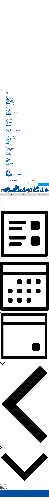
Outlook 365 (2, 486)
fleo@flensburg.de (36, 491)
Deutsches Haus (9, 105)
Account (7, 137)
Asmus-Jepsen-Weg (9, 97)
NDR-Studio (8, 120)
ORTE (12, 194)
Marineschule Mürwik (9, 119)
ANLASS (5, 194)
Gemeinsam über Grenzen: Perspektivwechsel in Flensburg (44, 184)
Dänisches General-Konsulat (11, 101)
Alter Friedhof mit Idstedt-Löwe (11, 138)
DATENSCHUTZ (25, 495)
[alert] (0, 200)
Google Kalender (3, 484)
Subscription (8, 127)
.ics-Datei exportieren (3, 488)
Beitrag (7, 132)
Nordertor (7, 121)
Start (7, 92)
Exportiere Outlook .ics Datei (5, 489)
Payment (7, 124)
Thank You (8, 128)
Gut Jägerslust (8, 113)
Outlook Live (2, 487)
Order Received (9, 122)
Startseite (7, 170)
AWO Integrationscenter (10, 98)
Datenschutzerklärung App (10, 148)
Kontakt (7, 117)
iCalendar (1, 485)
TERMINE (30, 194)
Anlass (7, 96)
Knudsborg (8, 116)
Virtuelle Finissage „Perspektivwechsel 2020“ (13, 130)
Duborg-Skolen (8, 106)
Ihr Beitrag (8, 158)
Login (7, 118)
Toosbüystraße (8, 129)
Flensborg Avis (8, 109)
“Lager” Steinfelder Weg (10, 93)
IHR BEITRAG (21, 194)
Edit (7, 107)
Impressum (8, 159)
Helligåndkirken (8, 114)
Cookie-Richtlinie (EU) (10, 100)
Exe (7, 108)
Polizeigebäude (8, 125)
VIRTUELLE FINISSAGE (42, 194)
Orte (7, 123)
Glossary (7, 111)
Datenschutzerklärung (10, 104)
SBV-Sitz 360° (8, 169)
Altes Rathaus (8, 95)
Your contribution (9, 131)
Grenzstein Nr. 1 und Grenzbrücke (12, 112)
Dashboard (8, 103)
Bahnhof (7, 99)
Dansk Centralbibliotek (10, 102)
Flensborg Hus (8, 110)
